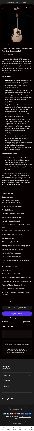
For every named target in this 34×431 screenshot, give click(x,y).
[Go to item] (8, 45)
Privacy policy (25, 421)
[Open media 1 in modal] (29, 15)
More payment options (17, 318)
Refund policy (9, 421)
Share (6, 321)
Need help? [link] (28, 321)
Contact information (17, 423)
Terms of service (17, 421)
